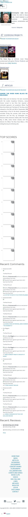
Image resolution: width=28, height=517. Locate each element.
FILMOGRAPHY (15, 469)
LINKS (15, 481)
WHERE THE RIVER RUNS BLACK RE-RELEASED (14, 94)
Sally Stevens (12, 63)
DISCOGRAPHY (15, 464)
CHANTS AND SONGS (15, 473)
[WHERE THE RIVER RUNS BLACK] (9, 39)
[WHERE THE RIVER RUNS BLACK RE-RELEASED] (13, 90)
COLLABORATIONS (15, 471)
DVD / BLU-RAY (15, 479)
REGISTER (15, 485)
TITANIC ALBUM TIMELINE (11, 385)
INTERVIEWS (15, 462)
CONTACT (15, 492)
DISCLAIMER (15, 490)
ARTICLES (15, 460)
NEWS (16, 458)
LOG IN (15, 487)
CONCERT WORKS (15, 467)
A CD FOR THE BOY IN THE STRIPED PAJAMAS (16, 295)
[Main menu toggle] (3, 6)
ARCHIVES (15, 483)
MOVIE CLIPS (15, 475)
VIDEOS (15, 477)
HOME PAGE (15, 456)
